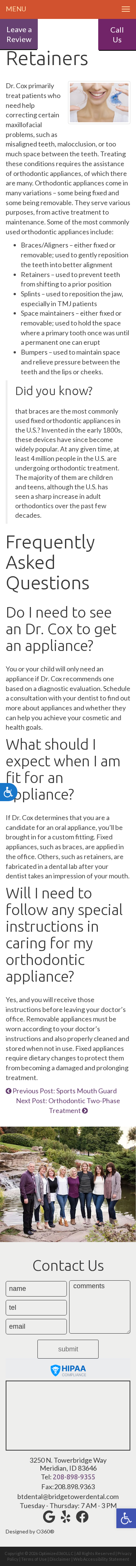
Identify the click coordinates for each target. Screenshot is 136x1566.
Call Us (117, 34)
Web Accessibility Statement (101, 1559)
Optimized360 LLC (56, 1553)
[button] (126, 1518)
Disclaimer (60, 1559)
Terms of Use (34, 1559)
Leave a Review (19, 34)
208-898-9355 (74, 1476)
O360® (45, 1531)
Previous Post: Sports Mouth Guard (64, 1091)
